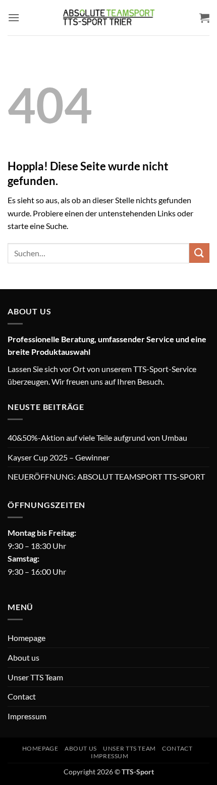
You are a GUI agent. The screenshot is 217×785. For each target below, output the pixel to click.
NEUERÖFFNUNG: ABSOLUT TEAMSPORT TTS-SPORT (106, 476)
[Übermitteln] (199, 253)
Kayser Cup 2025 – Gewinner (59, 457)
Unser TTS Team (35, 677)
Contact (22, 696)
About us (23, 657)
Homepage (26, 637)
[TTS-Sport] (108, 17)
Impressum (27, 716)
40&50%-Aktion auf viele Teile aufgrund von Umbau (97, 437)
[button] (14, 17)
